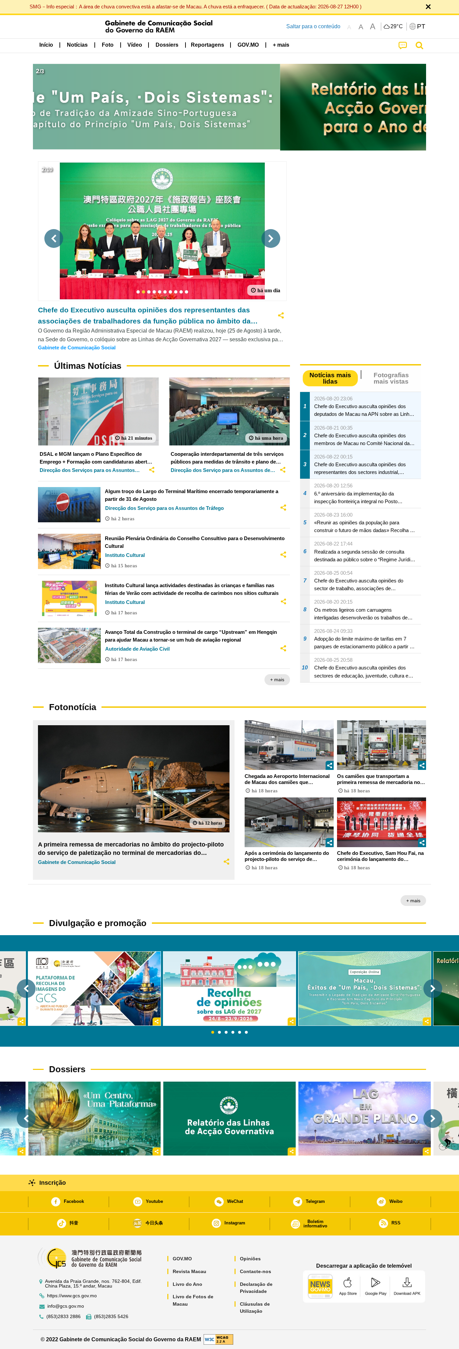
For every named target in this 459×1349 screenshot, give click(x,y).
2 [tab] (219, 1032)
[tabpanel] (229, 988)
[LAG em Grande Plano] (364, 1118)
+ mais (277, 679)
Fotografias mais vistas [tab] (391, 378)
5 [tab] (239, 1032)
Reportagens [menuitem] (207, 45)
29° (396, 26)
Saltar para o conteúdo (313, 26)
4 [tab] (233, 1032)
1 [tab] (212, 1032)
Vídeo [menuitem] (134, 45)
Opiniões (250, 1258)
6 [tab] (246, 1032)
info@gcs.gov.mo (65, 1306)
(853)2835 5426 (111, 1316)
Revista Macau (189, 1271)
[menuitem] (77, 45)
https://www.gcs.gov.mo (72, 1295)
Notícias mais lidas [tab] (330, 378)
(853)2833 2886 (63, 1316)
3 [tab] (226, 1032)
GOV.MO (182, 1258)
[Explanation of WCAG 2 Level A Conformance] (218, 1339)
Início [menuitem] (46, 45)
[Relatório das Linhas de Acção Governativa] (229, 1118)
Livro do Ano (187, 1284)
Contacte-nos (255, 1271)
